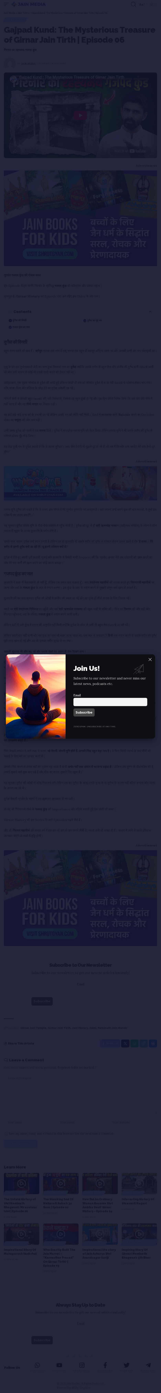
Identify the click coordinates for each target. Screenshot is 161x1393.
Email (77, 695)
